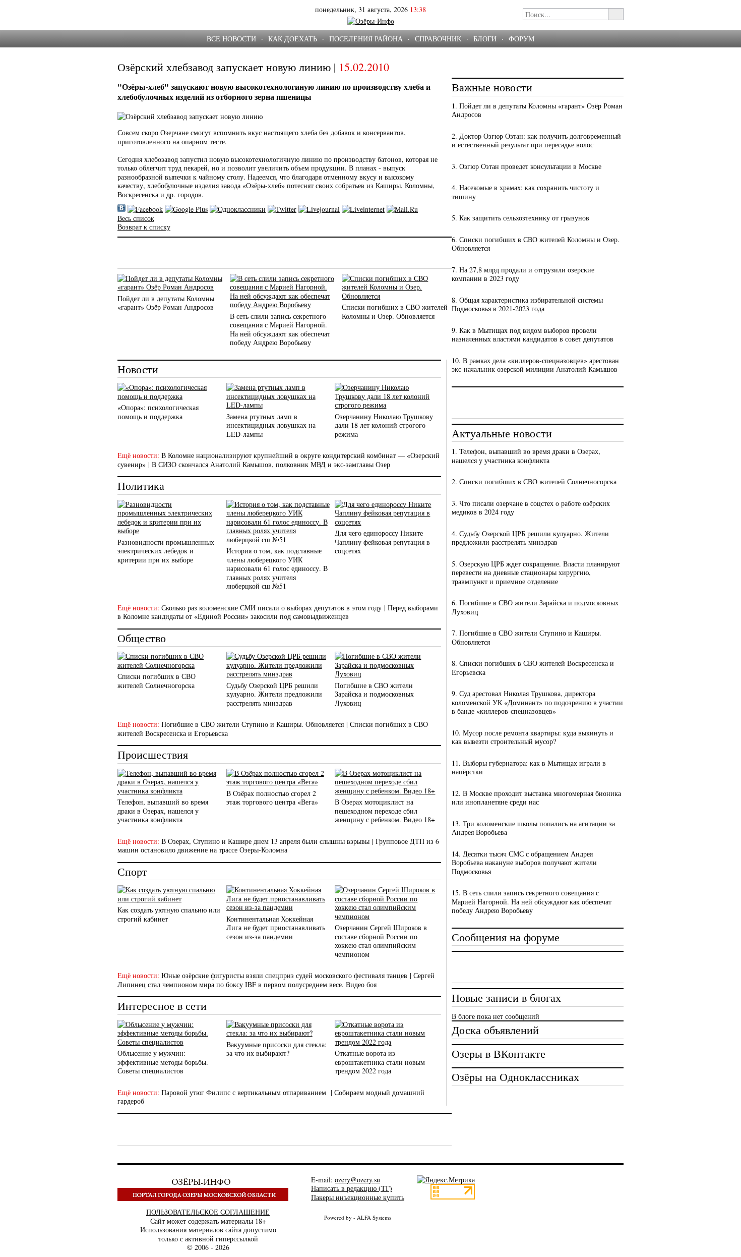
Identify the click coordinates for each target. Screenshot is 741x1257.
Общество (141, 638)
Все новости (231, 38)
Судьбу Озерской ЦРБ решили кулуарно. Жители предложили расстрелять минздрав (274, 694)
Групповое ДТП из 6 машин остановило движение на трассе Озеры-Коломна (278, 845)
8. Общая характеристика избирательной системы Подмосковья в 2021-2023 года (527, 304)
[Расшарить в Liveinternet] (363, 209)
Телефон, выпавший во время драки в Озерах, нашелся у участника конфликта (162, 810)
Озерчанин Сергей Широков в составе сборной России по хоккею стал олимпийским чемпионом (381, 941)
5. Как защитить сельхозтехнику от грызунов (520, 217)
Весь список (135, 218)
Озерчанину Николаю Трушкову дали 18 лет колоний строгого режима (384, 425)
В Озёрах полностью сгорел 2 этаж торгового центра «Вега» (272, 797)
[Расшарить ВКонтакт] (121, 209)
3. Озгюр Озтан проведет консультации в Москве (526, 166)
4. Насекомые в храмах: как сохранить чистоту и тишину (525, 192)
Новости (137, 369)
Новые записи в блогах (506, 997)
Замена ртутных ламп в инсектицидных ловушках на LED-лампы (271, 425)
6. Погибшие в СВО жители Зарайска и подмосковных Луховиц (535, 607)
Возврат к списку (143, 227)
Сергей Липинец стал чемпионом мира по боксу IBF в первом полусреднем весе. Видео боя (276, 979)
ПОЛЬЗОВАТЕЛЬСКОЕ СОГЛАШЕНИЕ (208, 1212)
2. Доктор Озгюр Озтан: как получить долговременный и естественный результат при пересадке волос (536, 140)
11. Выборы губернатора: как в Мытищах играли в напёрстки (529, 767)
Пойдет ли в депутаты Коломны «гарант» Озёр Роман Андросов (165, 303)
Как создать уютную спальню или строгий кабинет (168, 914)
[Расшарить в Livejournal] (319, 209)
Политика (140, 485)
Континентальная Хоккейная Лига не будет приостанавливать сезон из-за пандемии (275, 927)
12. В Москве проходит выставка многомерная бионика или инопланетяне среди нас (536, 797)
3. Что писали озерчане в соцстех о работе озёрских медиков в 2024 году (531, 507)
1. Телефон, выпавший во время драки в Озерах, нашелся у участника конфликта (526, 455)
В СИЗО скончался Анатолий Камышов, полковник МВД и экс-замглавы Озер (271, 464)
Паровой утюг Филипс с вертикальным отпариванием (244, 1092)
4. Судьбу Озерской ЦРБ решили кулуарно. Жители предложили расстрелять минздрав (530, 538)
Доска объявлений (495, 1029)
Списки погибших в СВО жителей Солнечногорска (156, 680)
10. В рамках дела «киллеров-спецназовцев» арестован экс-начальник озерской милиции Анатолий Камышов (535, 365)
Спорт (132, 871)
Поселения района (366, 38)
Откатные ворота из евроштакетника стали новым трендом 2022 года (380, 1061)
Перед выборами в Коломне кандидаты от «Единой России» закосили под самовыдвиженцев (277, 612)
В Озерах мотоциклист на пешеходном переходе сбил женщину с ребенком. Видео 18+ (385, 810)
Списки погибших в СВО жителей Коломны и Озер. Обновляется (395, 311)
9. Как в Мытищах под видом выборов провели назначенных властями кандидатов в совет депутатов (532, 334)
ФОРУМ (521, 38)
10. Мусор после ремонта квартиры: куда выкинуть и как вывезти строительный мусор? (532, 737)
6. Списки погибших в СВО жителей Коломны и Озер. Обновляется (536, 244)
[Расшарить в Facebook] (145, 209)
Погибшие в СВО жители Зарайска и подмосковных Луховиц (374, 694)
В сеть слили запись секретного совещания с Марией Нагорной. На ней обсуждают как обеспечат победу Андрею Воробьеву (280, 329)
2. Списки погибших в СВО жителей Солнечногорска (534, 481)
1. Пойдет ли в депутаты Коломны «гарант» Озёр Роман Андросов (537, 110)
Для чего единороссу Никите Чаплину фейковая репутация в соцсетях (382, 541)
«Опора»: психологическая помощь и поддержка (158, 412)
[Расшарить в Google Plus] (186, 209)
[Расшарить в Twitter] (282, 209)
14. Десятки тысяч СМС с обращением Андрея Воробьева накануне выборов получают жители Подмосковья (524, 862)
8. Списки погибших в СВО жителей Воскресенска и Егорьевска (533, 667)
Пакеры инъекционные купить (357, 1197)
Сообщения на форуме (506, 937)
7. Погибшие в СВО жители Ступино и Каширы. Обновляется (526, 637)
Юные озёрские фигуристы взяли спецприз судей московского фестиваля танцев (284, 975)
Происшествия (152, 754)
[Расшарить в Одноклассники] (238, 209)
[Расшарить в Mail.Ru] (402, 209)
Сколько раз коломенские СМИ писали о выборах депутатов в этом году (271, 607)
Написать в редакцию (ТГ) (351, 1188)
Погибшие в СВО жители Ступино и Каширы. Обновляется (252, 724)
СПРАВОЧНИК (438, 38)
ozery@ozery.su (357, 1179)
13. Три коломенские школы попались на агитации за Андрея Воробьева (533, 828)
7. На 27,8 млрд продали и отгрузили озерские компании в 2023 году (523, 274)
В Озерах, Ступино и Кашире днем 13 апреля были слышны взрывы (265, 841)
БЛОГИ (485, 38)
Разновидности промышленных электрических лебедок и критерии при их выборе (165, 550)
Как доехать (292, 38)
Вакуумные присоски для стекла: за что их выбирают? (276, 1049)
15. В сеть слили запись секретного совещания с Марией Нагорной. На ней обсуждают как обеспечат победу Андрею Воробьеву (531, 901)
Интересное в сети (162, 1005)
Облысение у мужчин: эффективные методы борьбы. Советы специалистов (162, 1061)
